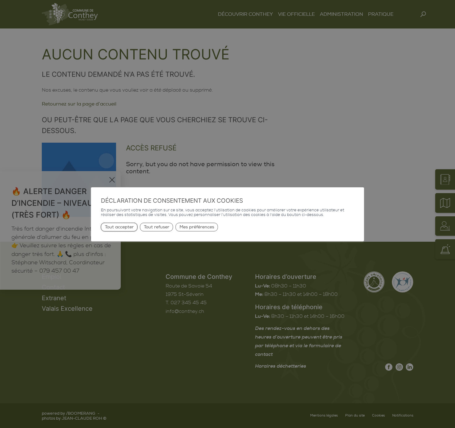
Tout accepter (119, 227)
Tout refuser (156, 227)
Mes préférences (197, 227)
